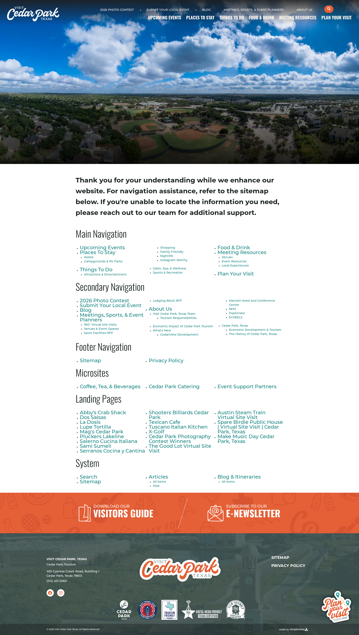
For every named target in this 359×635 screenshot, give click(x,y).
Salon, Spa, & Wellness (169, 268)
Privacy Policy (166, 360)
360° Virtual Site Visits (100, 324)
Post (156, 486)
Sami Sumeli (95, 446)
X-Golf (156, 432)
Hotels (88, 257)
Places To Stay (200, 18)
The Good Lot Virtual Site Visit (180, 449)
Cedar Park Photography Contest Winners (180, 439)
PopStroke (237, 313)
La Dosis (90, 422)
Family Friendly (171, 252)
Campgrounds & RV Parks (103, 261)
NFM (232, 309)
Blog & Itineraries (239, 477)
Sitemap (90, 360)
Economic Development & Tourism (255, 330)
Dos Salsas (93, 417)
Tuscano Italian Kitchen (178, 427)
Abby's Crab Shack (103, 413)
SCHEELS (235, 317)
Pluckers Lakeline (102, 436)
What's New (162, 330)
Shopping (167, 247)
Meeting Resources (297, 18)
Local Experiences (235, 265)
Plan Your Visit (336, 18)
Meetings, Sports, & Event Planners (254, 10)
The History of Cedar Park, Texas (253, 334)
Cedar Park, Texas (235, 325)
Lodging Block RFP (167, 301)
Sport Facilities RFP (98, 333)
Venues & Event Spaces (101, 329)
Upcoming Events (164, 18)
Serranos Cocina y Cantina (112, 451)
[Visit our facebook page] (50, 593)
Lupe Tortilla (95, 427)
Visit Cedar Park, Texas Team (174, 314)
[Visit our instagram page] (60, 593)
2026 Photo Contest (117, 10)
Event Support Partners (247, 386)
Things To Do (231, 18)
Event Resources (234, 261)
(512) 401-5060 (57, 581)
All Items (159, 482)
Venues (227, 257)
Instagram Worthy (174, 260)
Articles (158, 477)
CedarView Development (179, 334)
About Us (304, 10)
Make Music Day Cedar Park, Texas (246, 439)
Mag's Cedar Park (101, 432)
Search (88, 477)
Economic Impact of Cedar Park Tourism (183, 326)
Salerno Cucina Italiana (108, 441)
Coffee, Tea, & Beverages (110, 386)
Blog (206, 10)
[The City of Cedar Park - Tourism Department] (33, 14)
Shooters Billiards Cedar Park (179, 415)
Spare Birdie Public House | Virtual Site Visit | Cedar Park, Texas (250, 427)
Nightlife (166, 256)
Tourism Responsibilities (178, 318)
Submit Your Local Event (168, 10)
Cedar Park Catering (174, 386)
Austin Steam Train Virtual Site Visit (242, 415)
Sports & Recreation (168, 272)
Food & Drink (261, 18)
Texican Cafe (164, 422)
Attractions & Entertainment (105, 274)
